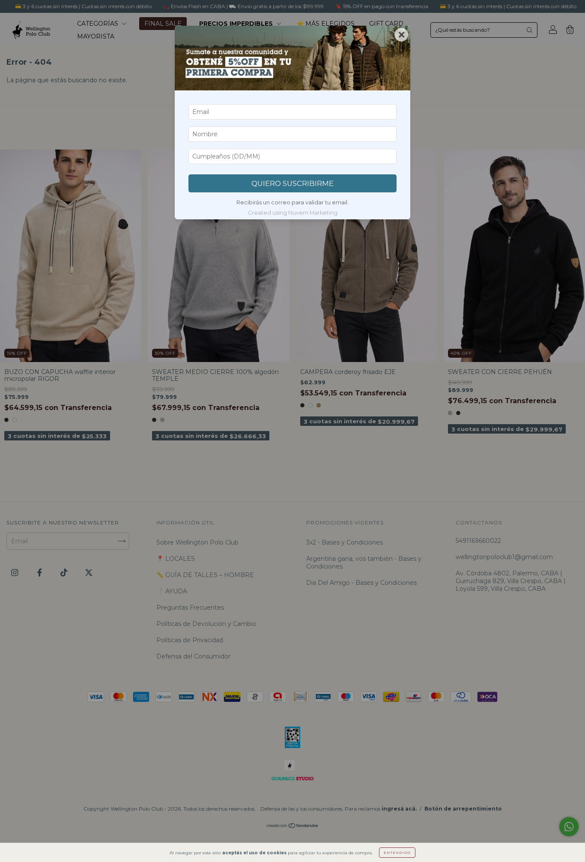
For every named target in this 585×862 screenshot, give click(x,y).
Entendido (397, 852)
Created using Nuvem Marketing (292, 213)
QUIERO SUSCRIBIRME (292, 183)
